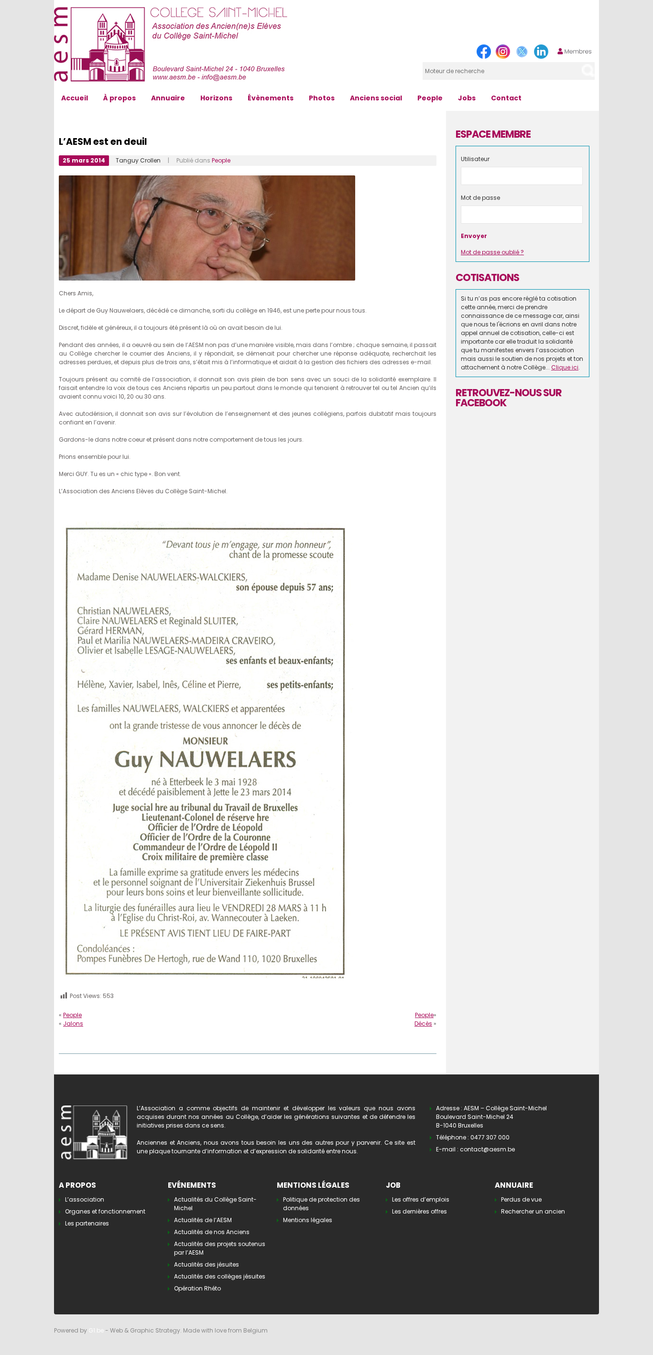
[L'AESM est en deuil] (206, 525)
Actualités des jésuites (206, 1264)
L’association (84, 1199)
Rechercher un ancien (533, 1211)
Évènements (271, 98)
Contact (506, 98)
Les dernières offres (419, 1211)
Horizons (216, 98)
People (430, 98)
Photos (322, 98)
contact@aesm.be (487, 1149)
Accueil (74, 98)
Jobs (467, 98)
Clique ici (564, 367)
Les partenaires (87, 1223)
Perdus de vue (521, 1199)
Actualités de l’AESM (203, 1220)
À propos (119, 98)
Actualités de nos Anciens (212, 1232)
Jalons (73, 1023)
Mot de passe (480, 198)
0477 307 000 (490, 1137)
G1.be (96, 1330)
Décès (423, 1023)
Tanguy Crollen (138, 160)
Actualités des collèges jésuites (219, 1276)
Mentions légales (307, 1220)
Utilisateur (475, 159)
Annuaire (168, 98)
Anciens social (376, 98)
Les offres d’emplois (420, 1199)
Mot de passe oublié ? (492, 252)
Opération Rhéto (197, 1288)
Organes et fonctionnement (105, 1211)
